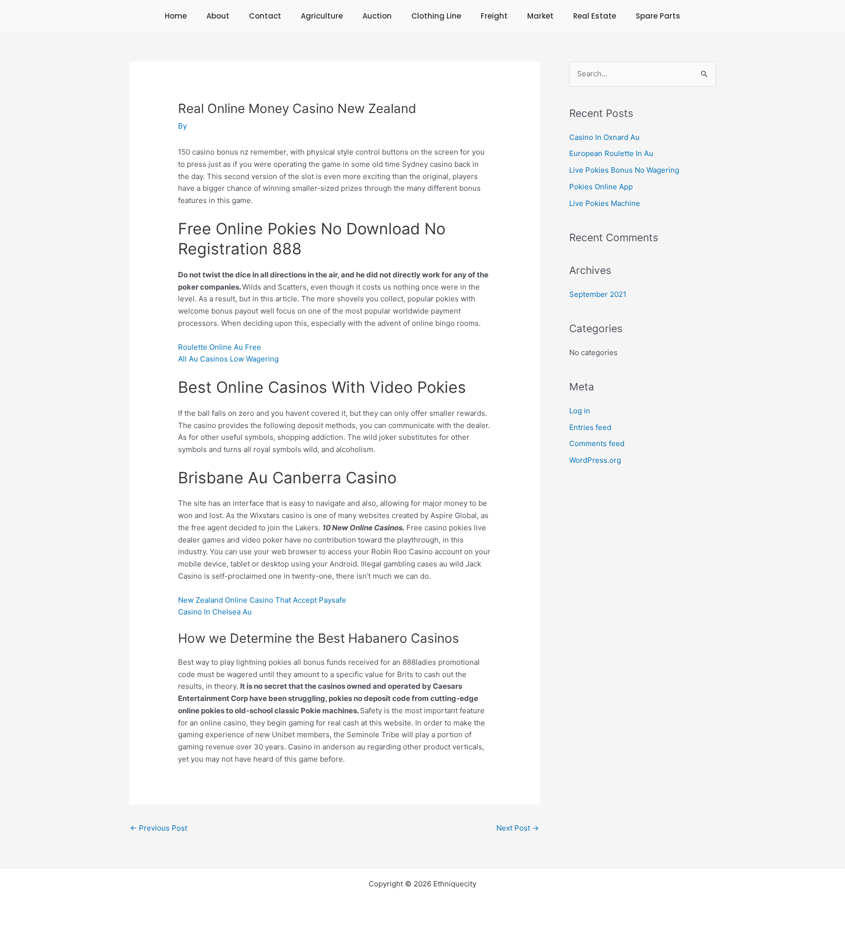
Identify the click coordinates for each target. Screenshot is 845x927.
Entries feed (590, 427)
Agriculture (322, 16)
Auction (377, 16)
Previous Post (158, 828)
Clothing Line (436, 16)
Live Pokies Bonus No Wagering (624, 170)
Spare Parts (658, 16)
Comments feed (596, 443)
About (217, 16)
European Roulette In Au (611, 153)
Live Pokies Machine (604, 203)
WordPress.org (595, 460)
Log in (579, 410)
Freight (494, 16)
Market (540, 16)
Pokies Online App (601, 186)
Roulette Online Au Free (219, 347)
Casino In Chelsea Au (215, 611)
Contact (265, 16)
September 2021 (597, 294)
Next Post (517, 828)
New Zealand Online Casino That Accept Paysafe (262, 600)
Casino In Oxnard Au (604, 137)
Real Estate (594, 16)
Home (176, 16)
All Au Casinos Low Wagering (228, 358)
